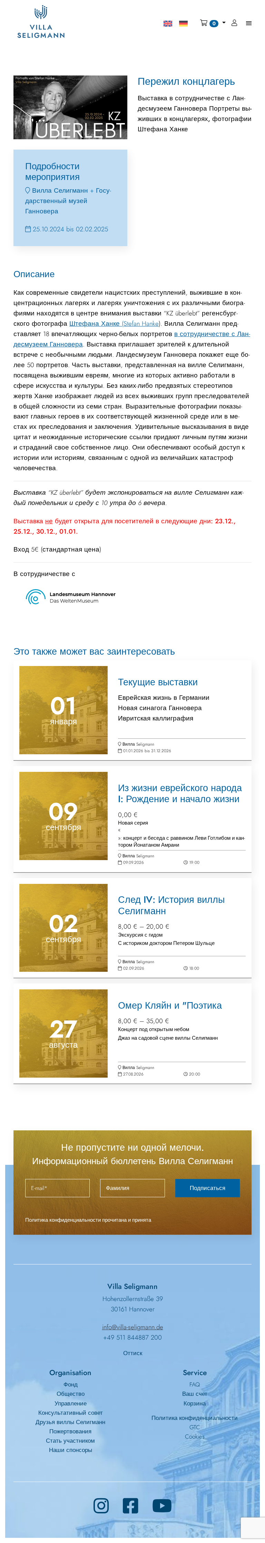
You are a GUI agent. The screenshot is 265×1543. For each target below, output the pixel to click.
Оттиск (132, 1353)
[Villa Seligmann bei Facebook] (130, 1506)
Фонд (70, 1384)
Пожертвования (70, 1431)
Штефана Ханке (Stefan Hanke (114, 323)
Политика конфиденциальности (194, 1418)
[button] (213, 23)
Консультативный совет (70, 1413)
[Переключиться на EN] (168, 23)
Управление (71, 1403)
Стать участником (70, 1440)
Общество (71, 1394)
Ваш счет (194, 1394)
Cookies (195, 1436)
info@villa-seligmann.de (132, 1327)
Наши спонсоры (70, 1450)
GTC (194, 1427)
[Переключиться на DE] (183, 23)
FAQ (194, 1384)
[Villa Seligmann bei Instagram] (101, 1506)
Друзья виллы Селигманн (70, 1422)
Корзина (195, 1403)
